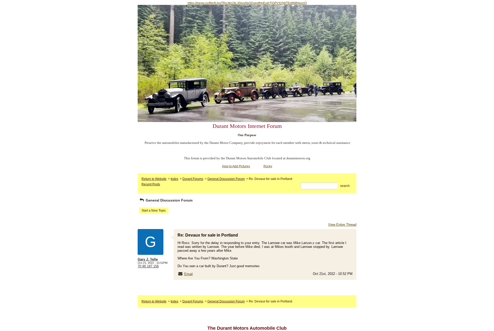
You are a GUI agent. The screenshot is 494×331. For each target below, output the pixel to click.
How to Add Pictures (236, 166)
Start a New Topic (154, 210)
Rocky (267, 166)
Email (188, 274)
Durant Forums (192, 179)
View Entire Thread (342, 225)
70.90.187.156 (148, 266)
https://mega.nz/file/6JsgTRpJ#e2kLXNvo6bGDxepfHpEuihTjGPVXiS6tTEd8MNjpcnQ (247, 3)
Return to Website (154, 179)
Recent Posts (151, 184)
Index (174, 179)
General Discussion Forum (226, 179)
